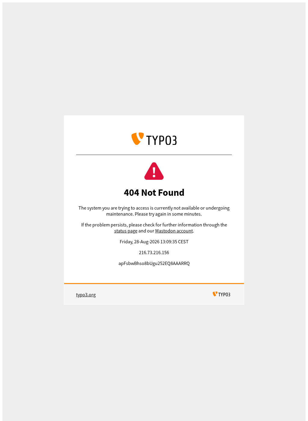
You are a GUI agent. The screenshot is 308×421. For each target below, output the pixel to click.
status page (125, 231)
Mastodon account (174, 231)
